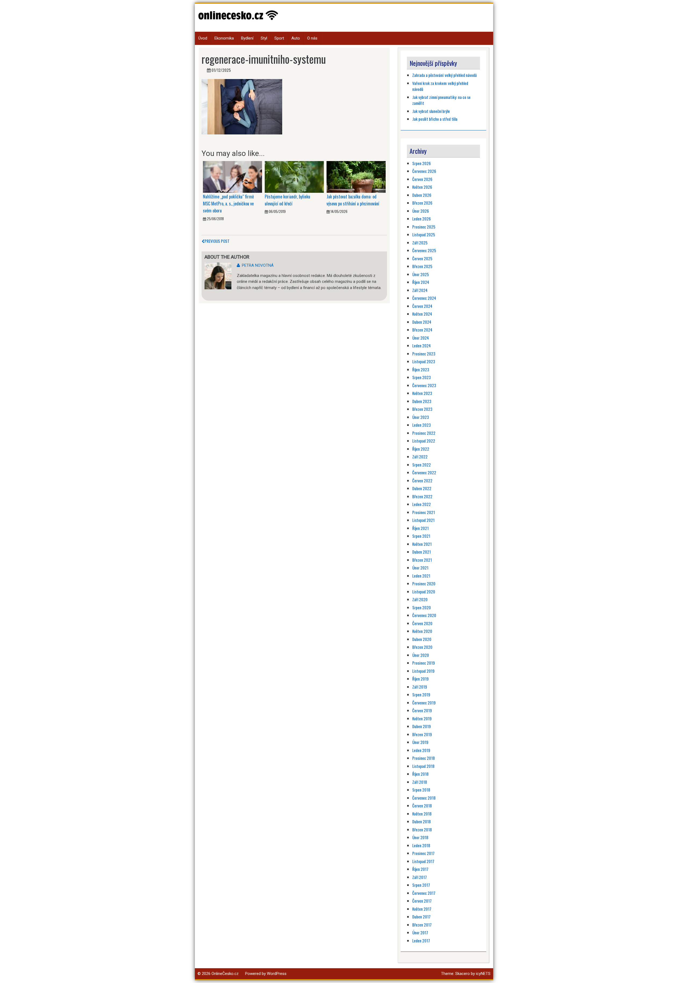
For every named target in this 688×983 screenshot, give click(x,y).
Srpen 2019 (421, 694)
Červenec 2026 (424, 171)
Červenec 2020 (424, 615)
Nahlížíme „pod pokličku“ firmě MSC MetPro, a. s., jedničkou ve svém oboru (228, 203)
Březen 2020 (422, 647)
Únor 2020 (420, 655)
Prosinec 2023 (423, 354)
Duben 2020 (421, 639)
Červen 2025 (422, 258)
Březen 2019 (422, 734)
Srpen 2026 (421, 163)
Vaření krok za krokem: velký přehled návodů (440, 86)
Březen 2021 (422, 560)
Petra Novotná (258, 265)
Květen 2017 (421, 909)
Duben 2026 (421, 195)
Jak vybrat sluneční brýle (431, 111)
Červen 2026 (422, 179)
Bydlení (247, 38)
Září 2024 (420, 290)
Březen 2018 (422, 829)
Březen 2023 (422, 409)
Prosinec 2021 (423, 512)
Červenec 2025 (424, 250)
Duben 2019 (421, 726)
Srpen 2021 (421, 536)
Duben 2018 (421, 821)
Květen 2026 (422, 187)
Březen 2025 (422, 266)
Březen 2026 (422, 203)
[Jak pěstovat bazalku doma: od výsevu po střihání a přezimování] (356, 176)
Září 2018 (419, 782)
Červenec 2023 (424, 385)
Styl (264, 38)
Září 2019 (419, 687)
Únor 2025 (420, 274)
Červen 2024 (422, 306)
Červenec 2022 (424, 472)
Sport (279, 38)
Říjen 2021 (420, 528)
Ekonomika (224, 38)
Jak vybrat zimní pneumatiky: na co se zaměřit (441, 100)
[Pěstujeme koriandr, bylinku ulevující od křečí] (294, 176)
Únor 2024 (420, 338)
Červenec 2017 (423, 893)
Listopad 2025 (423, 234)
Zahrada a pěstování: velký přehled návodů (444, 75)
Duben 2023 (421, 401)
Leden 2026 (421, 219)
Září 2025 (420, 242)
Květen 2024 (422, 314)
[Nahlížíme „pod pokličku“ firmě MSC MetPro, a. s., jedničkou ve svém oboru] (232, 176)
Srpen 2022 (421, 465)
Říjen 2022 (420, 449)
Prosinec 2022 (423, 433)
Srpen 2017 (421, 885)
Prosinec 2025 (423, 227)
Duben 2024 (421, 322)
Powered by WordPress (265, 973)
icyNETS (483, 973)
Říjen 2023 (420, 369)
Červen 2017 (422, 901)
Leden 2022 (421, 504)
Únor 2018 (420, 837)
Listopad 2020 (423, 591)
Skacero (462, 973)
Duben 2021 (421, 552)
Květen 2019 (422, 718)
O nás (312, 38)
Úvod (202, 38)
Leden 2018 (421, 845)
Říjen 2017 (420, 869)
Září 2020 (420, 599)
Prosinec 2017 (423, 853)
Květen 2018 (422, 814)
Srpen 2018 (421, 790)
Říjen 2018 (420, 774)
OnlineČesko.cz (225, 973)
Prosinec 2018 (423, 758)
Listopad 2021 (423, 520)
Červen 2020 (422, 623)
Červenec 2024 (424, 298)
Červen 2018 (422, 806)
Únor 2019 (420, 742)
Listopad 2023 (423, 361)
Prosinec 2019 (423, 663)
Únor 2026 (420, 211)
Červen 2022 (422, 480)
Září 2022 (420, 457)
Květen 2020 (422, 631)
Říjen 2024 (420, 282)
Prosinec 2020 (423, 583)
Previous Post (217, 241)
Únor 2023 (420, 417)
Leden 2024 (421, 345)
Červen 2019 (422, 710)
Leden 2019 (421, 750)
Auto (295, 38)
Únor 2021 (420, 568)
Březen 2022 (422, 496)
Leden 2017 (421, 940)
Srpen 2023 (421, 377)
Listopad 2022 (423, 441)
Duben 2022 (421, 488)
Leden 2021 (421, 576)
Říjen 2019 (420, 679)
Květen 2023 (422, 393)
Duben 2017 (421, 917)
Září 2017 (419, 877)
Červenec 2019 (424, 703)
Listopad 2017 (423, 861)
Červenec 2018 (424, 798)
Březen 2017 (422, 925)
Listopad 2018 (423, 766)
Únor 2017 (420, 932)
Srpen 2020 (421, 607)
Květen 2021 (422, 544)
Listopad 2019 (423, 671)
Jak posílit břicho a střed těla (434, 119)
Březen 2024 (422, 330)
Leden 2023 (421, 425)
